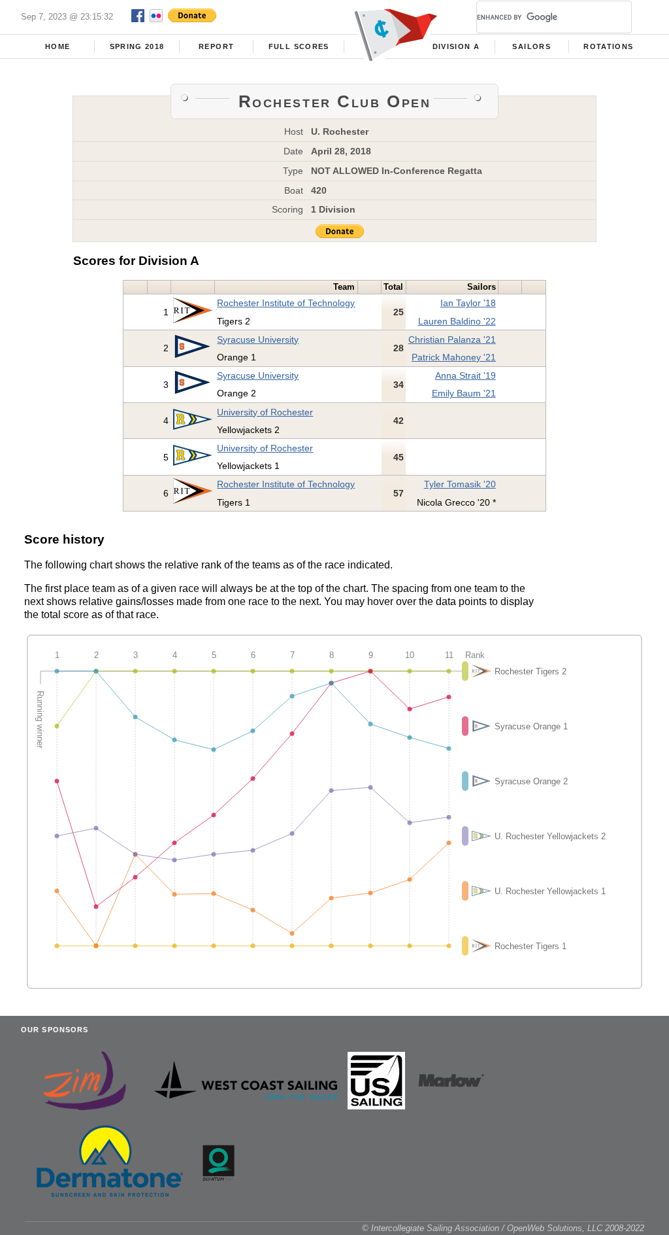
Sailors (531, 46)
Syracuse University (258, 339)
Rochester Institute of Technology (286, 303)
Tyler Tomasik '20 (460, 484)
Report (216, 46)
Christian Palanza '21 (452, 339)
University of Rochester (265, 412)
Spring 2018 (137, 46)
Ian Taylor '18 (468, 303)
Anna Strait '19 (465, 375)
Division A (456, 46)
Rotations (608, 46)
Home (57, 46)
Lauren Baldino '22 (457, 321)
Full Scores (299, 46)
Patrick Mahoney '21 (454, 357)
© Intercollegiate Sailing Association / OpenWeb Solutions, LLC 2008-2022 (503, 1228)
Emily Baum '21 (464, 393)
